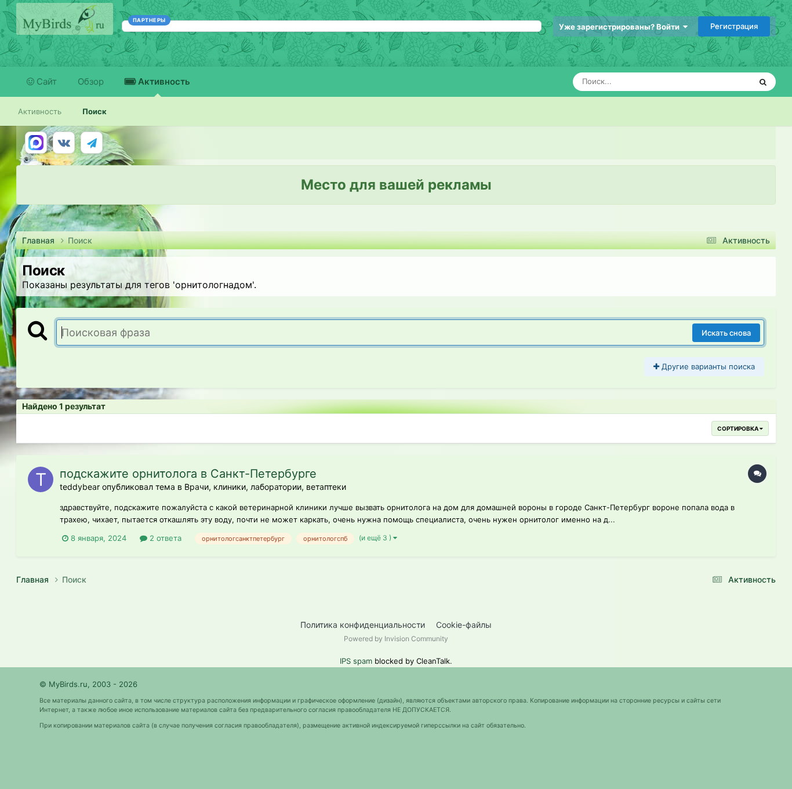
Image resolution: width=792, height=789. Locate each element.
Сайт (45, 81)
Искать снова (726, 332)
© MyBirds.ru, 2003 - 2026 (88, 684)
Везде (724, 81)
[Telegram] (92, 143)
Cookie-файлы (464, 625)
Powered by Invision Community (396, 638)
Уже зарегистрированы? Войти (621, 26)
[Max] (36, 143)
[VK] (64, 143)
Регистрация (734, 26)
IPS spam (356, 661)
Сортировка (738, 428)
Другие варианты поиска (707, 366)
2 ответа (164, 538)
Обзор (91, 81)
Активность (163, 81)
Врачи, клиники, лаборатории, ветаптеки (265, 487)
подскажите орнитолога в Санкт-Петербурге (188, 474)
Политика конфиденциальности (362, 625)
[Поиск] (763, 81)
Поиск (94, 111)
